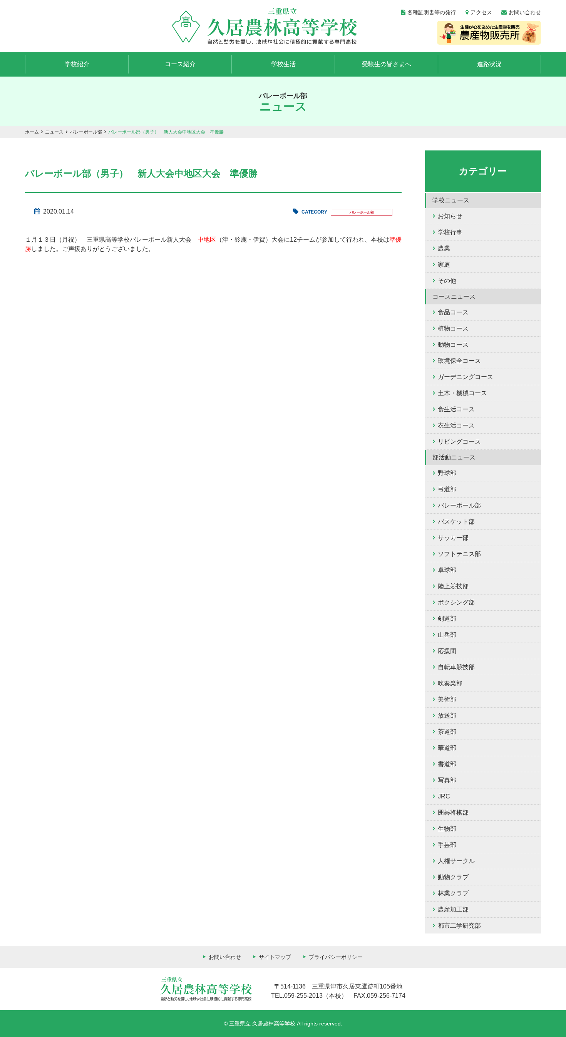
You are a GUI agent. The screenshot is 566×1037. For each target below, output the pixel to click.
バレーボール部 (86, 132)
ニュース (54, 132)
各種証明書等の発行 (431, 12)
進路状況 (489, 64)
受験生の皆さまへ (386, 64)
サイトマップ (275, 957)
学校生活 (283, 64)
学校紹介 (77, 64)
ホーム (32, 132)
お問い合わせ (525, 12)
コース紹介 (180, 64)
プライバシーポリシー (336, 957)
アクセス (481, 12)
